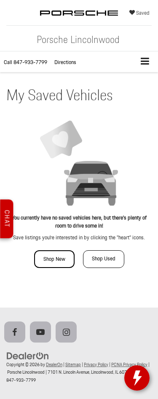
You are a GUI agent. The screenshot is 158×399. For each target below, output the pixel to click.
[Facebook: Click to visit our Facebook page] (16, 332)
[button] (25, 62)
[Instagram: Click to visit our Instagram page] (68, 332)
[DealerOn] (27, 355)
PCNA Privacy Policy (129, 364)
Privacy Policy (96, 364)
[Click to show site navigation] (145, 61)
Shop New (54, 258)
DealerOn (54, 364)
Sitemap (73, 364)
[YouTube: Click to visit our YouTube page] (42, 332)
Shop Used (103, 258)
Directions (65, 62)
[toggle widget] (137, 378)
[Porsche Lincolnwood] (79, 21)
